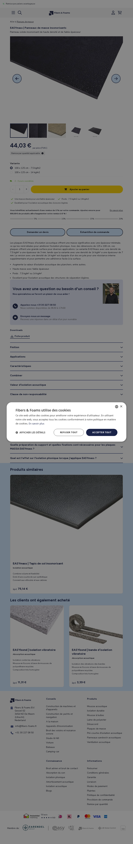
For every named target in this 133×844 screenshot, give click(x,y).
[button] (30, 432)
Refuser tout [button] (69, 432)
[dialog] (66, 422)
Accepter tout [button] (101, 432)
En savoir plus (36, 423)
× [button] (121, 406)
